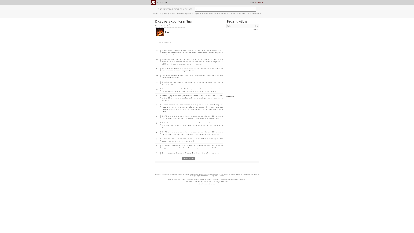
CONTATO (224, 182)
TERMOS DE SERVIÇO (212, 182)
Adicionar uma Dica (188, 158)
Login (252, 2)
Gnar (168, 32)
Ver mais (255, 29)
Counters (163, 2)
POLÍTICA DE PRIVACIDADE (195, 182)
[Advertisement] (242, 63)
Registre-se (259, 2)
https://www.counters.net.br (207, 184)
